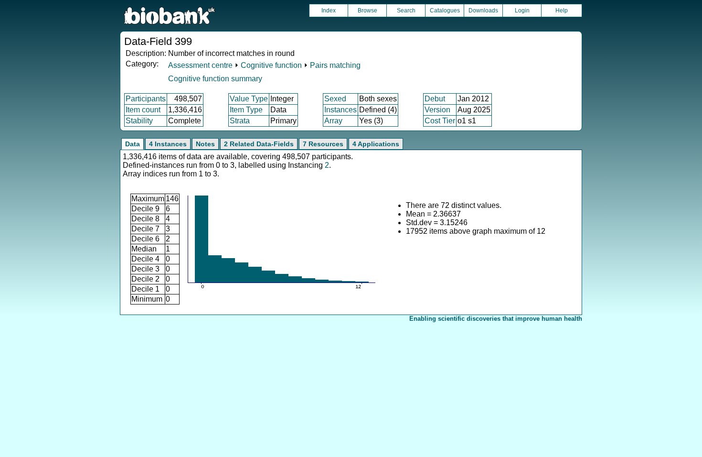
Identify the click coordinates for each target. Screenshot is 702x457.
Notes (205, 144)
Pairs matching (335, 65)
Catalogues (445, 10)
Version (437, 110)
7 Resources (323, 144)
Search (406, 10)
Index (328, 10)
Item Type (246, 110)
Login (522, 10)
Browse (367, 10)
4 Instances (168, 144)
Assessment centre (200, 65)
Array (333, 121)
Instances (340, 110)
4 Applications (375, 144)
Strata (240, 121)
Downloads (483, 10)
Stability (139, 121)
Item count (143, 110)
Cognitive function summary (215, 79)
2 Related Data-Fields (259, 144)
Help (561, 10)
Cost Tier (440, 121)
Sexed (335, 99)
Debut (435, 99)
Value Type (249, 99)
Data (132, 144)
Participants (146, 99)
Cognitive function (271, 65)
